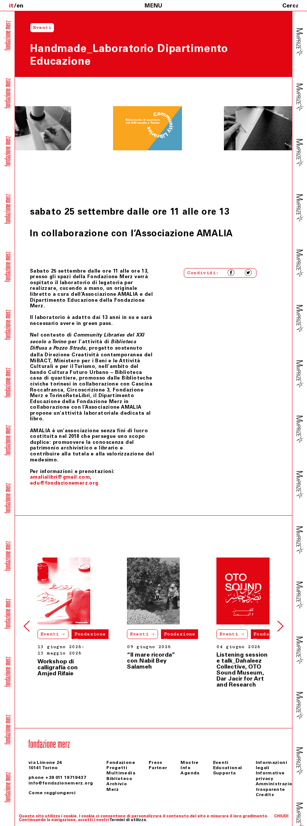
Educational (227, 767)
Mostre (189, 762)
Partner (158, 767)
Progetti (116, 767)
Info (185, 767)
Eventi (49, 634)
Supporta (224, 773)
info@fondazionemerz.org (60, 783)
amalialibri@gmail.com (60, 477)
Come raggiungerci (52, 792)
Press (155, 762)
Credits (265, 794)
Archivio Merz (116, 786)
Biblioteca (119, 778)
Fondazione (120, 762)
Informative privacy (270, 775)
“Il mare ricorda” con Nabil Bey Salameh (151, 660)
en (20, 5)
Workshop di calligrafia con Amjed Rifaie (57, 667)
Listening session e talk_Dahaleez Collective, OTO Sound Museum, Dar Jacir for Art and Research (242, 669)
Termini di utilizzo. (128, 819)
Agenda (189, 773)
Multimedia (120, 773)
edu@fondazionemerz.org (64, 483)
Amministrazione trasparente (277, 786)
